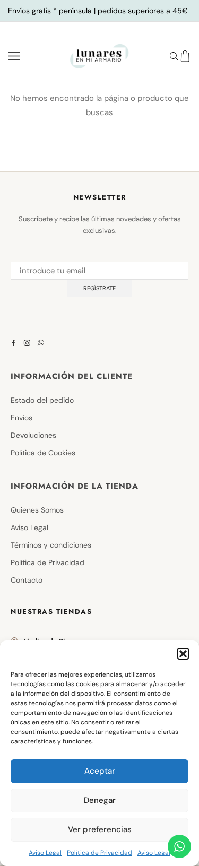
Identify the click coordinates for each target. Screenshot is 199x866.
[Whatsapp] (41, 343)
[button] (183, 653)
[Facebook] (13, 343)
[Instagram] (27, 343)
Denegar (100, 800)
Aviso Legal (45, 852)
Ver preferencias (100, 829)
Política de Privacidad (99, 852)
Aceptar (99, 771)
